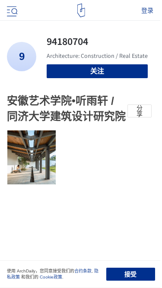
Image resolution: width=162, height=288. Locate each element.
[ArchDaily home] (81, 10)
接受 (130, 274)
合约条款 (83, 271)
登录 (147, 10)
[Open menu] (11, 10)
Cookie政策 (51, 277)
